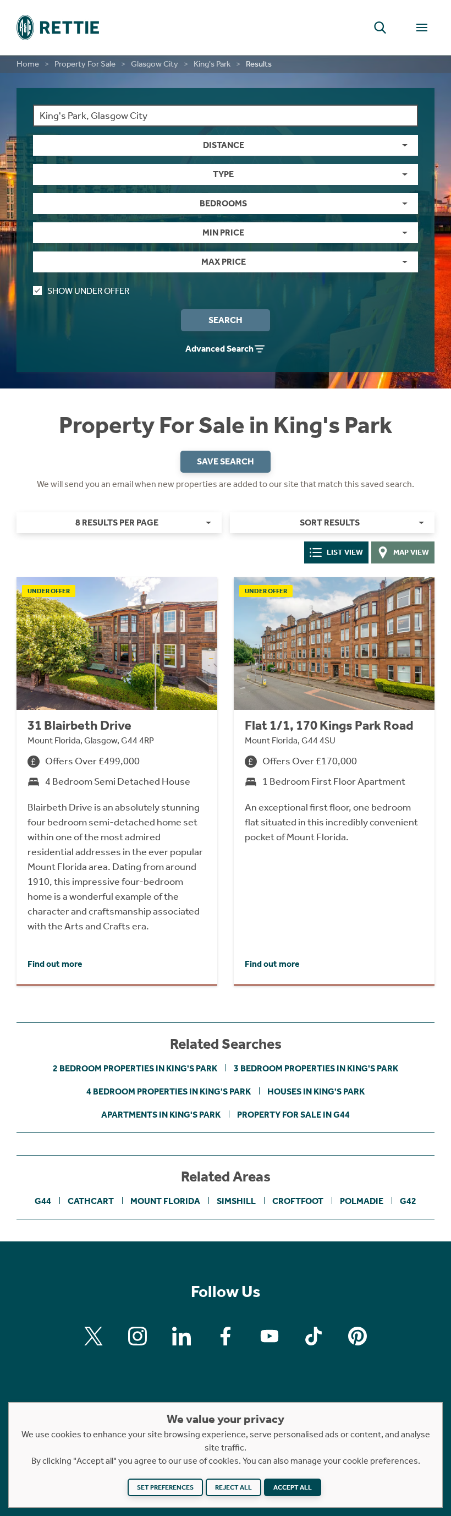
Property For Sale (85, 64)
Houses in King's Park (316, 1091)
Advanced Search (219, 348)
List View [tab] (345, 552)
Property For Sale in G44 (293, 1114)
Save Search (225, 461)
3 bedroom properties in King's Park (316, 1068)
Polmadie (361, 1201)
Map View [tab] (411, 552)
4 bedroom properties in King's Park (168, 1091)
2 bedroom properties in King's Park (135, 1068)
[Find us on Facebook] (225, 1336)
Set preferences (165, 1487)
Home (27, 64)
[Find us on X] (93, 1336)
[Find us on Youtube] (269, 1336)
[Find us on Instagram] (137, 1336)
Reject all (233, 1487)
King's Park (212, 64)
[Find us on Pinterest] (357, 1336)
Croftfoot (297, 1201)
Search (225, 320)
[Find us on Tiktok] (313, 1336)
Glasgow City (154, 64)
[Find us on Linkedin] (181, 1336)
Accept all (292, 1487)
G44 (43, 1201)
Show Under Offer (88, 291)
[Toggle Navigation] (422, 27)
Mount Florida (165, 1201)
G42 (408, 1201)
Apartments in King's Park (161, 1114)
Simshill (236, 1201)
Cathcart (91, 1201)
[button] (380, 27)
